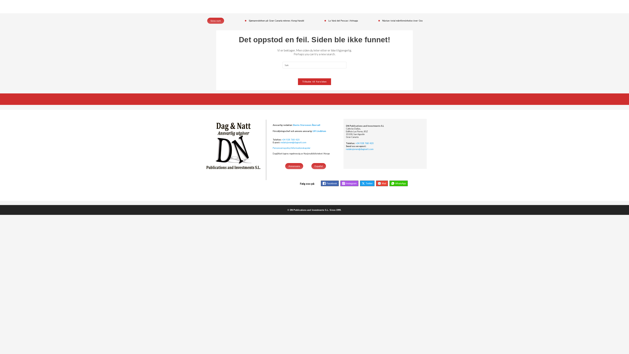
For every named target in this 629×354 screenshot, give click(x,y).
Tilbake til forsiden (314, 81)
